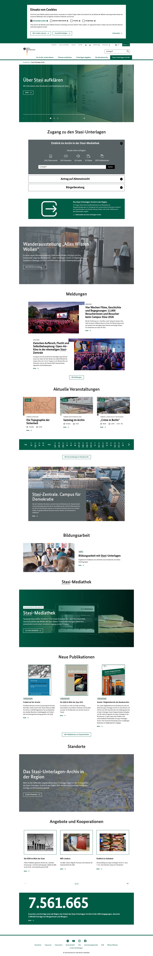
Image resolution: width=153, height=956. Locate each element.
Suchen (110, 167)
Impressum (48, 945)
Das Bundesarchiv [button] (101, 57)
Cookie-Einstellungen (76, 948)
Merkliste (96, 45)
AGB (102, 945)
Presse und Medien (64, 45)
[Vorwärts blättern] (128, 444)
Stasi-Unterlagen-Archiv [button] (121, 57)
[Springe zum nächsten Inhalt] (84, 118)
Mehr (30, 920)
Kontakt (80, 45)
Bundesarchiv (26, 62)
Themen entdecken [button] (65, 57)
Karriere (74, 45)
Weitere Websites (112, 945)
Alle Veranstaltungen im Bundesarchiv (76, 457)
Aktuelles (53, 45)
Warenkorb (106, 45)
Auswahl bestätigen (61, 33)
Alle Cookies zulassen (39, 33)
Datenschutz (116, 33)
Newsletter (38, 945)
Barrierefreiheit (70, 945)
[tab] (40, 21)
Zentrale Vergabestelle (91, 945)
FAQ (79, 945)
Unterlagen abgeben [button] (83, 57)
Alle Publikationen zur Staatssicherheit (76, 734)
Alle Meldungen (76, 377)
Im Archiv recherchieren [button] (44, 57)
